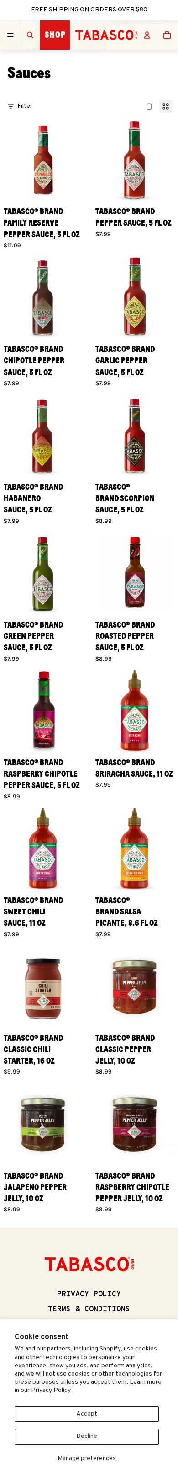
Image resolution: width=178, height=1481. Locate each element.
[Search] (30, 35)
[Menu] (10, 35)
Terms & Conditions (89, 1309)
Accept (86, 1414)
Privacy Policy (51, 1390)
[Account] (147, 35)
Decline (86, 1436)
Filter (24, 106)
